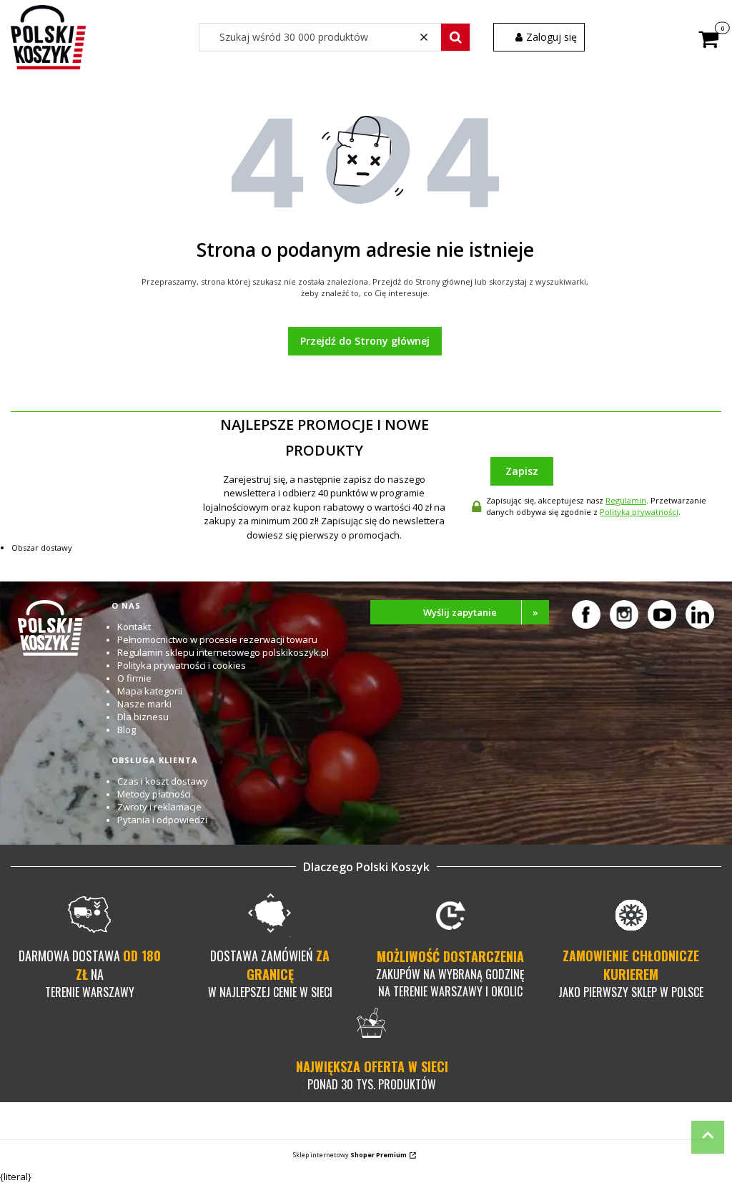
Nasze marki (144, 703)
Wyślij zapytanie (481, 612)
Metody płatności (154, 793)
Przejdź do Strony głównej (365, 341)
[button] (455, 37)
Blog (126, 729)
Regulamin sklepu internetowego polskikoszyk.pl (223, 652)
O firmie (134, 678)
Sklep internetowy (350, 1154)
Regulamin (625, 500)
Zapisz (521, 471)
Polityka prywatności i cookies (181, 665)
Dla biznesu (143, 716)
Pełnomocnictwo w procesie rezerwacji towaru (217, 639)
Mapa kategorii (149, 690)
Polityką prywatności (639, 511)
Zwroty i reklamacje (159, 806)
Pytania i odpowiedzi (162, 819)
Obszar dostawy (41, 547)
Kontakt (134, 626)
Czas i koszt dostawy (162, 781)
